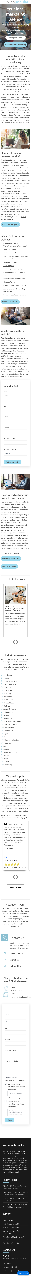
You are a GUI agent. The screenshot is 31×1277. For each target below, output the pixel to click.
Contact (15, 1261)
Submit (9, 1120)
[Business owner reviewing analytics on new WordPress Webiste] (15, 482)
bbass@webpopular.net (15, 1271)
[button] (23, 1273)
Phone (13, 987)
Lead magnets (8, 266)
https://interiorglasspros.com (15, 867)
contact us (15, 926)
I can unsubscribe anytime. (15, 1093)
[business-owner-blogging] (15, 139)
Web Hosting (8, 1220)
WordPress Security (11, 1243)
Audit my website (12, 462)
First (6, 395)
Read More (8, 848)
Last (5, 406)
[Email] (6, 994)
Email (12, 994)
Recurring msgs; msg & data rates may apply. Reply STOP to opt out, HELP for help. (16, 1112)
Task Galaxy (21, 285)
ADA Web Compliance (12, 1227)
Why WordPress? (19, 246)
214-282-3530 (12, 1267)
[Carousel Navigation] (15, 642)
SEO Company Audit (11, 1224)
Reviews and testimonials (13, 269)
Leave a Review (15, 887)
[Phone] (6, 988)
